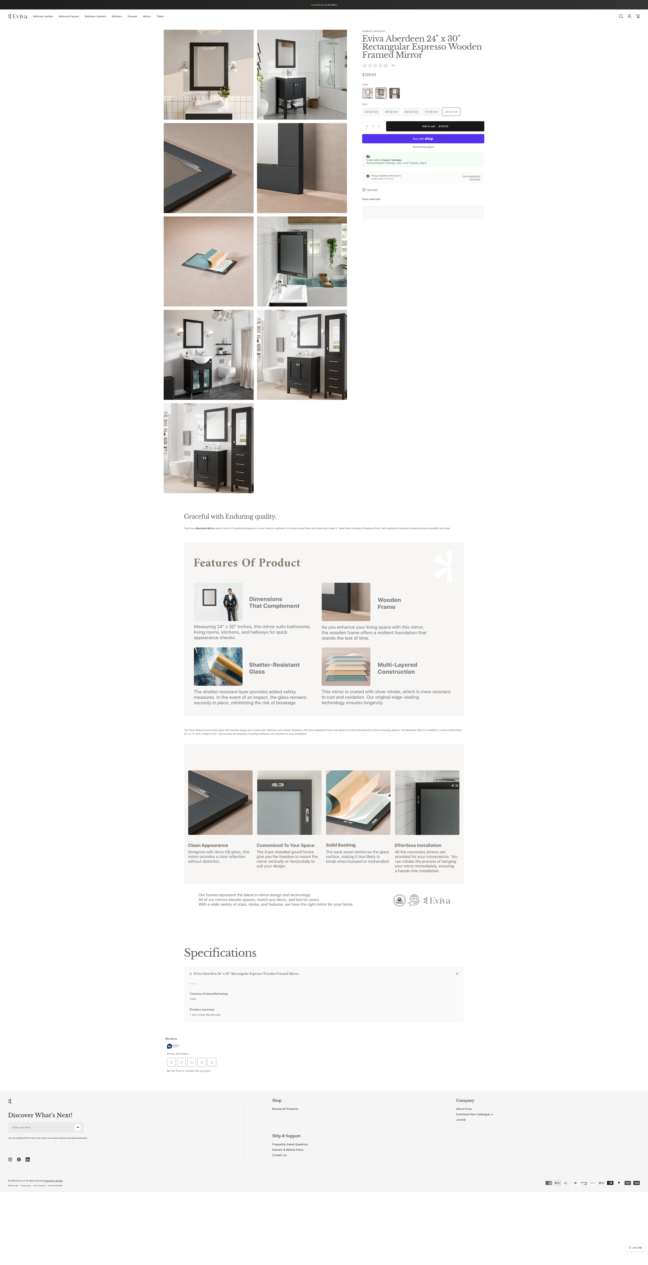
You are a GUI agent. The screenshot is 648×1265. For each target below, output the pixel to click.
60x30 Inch (411, 111)
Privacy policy (26, 1185)
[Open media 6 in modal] (302, 261)
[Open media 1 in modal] (209, 75)
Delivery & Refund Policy (288, 1149)
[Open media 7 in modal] (209, 355)
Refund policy (13, 1185)
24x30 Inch (451, 111)
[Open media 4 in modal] (302, 168)
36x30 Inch (391, 111)
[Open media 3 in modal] (209, 168)
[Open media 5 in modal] (209, 261)
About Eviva (464, 1109)
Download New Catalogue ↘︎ (474, 1114)
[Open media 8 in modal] (302, 355)
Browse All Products (285, 1109)
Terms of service (39, 1185)
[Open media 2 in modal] (302, 75)
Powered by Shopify (53, 1180)
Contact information (55, 1185)
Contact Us (279, 1155)
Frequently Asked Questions (290, 1144)
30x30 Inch (371, 111)
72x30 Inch (431, 111)
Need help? (372, 189)
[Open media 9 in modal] (209, 448)
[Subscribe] (77, 1127)
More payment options (423, 146)
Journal (461, 1119)
